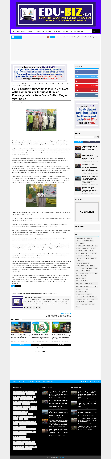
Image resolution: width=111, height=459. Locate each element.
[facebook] (79, 381)
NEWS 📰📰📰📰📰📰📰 (82, 273)
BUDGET (78, 248)
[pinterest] (86, 381)
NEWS (88, 270)
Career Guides (79, 31)
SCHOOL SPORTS (80, 299)
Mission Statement (49, 381)
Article (78, 240)
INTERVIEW (88, 255)
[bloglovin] (88, 381)
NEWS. (78, 275)
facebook (61, 344)
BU (96, 245)
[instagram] (96, 381)
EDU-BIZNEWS (20, 31)
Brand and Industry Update (85, 245)
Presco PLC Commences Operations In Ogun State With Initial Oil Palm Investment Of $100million (61, 337)
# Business (18, 286)
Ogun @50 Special (81, 280)
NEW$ (95, 268)
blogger (21, 344)
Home (13, 83)
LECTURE (78, 258)
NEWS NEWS (93, 273)
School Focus (80, 296)
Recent (78, 142)
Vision (38, 381)
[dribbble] (90, 381)
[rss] (92, 381)
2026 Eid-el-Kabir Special (84, 238)
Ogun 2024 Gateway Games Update (84, 284)
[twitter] (81, 381)
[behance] (94, 381)
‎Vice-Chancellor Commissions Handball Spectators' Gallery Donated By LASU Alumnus (87, 412)
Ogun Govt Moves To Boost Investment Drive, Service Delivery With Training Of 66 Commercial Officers (40, 337)
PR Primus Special (81, 291)
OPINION (85, 289)
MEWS (77, 268)
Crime (78, 253)
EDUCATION (93, 253)
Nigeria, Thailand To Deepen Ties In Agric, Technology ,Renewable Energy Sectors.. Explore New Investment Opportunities (90, 179)
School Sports (91, 296)
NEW (82, 268)
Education (40, 31)
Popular (87, 142)
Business (31, 31)
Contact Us (30, 381)
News (94, 36)
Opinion (78, 289)
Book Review (67, 31)
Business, (31, 102)
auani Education (88, 240)
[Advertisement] (55, 50)
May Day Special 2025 (82, 263)
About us (21, 381)
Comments (95, 142)
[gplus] (84, 381)
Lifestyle (49, 31)
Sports (90, 301)
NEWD (77, 270)
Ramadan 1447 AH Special (83, 294)
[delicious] (98, 381)
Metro (92, 265)
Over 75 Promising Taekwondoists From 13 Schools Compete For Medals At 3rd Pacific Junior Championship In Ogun (87, 394)
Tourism (84, 304)
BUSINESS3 (79, 250)
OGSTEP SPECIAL (81, 278)
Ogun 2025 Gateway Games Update (86, 286)
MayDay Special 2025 (82, 265)
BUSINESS (41, 36)
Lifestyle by (79, 260)
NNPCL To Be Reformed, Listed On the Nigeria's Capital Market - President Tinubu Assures (20, 337)
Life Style (86, 258)
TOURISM (91, 304)
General (57, 31)
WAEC (77, 306)
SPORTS (78, 304)
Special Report (92, 299)
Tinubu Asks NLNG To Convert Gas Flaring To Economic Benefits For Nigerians (65, 37)
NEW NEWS (89, 268)
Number (83, 275)
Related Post (15, 319)
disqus (41, 344)
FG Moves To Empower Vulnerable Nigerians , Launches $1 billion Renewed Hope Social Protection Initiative (90, 156)
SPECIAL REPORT (81, 301)
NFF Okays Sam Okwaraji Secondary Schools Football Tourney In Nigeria (87, 420)
